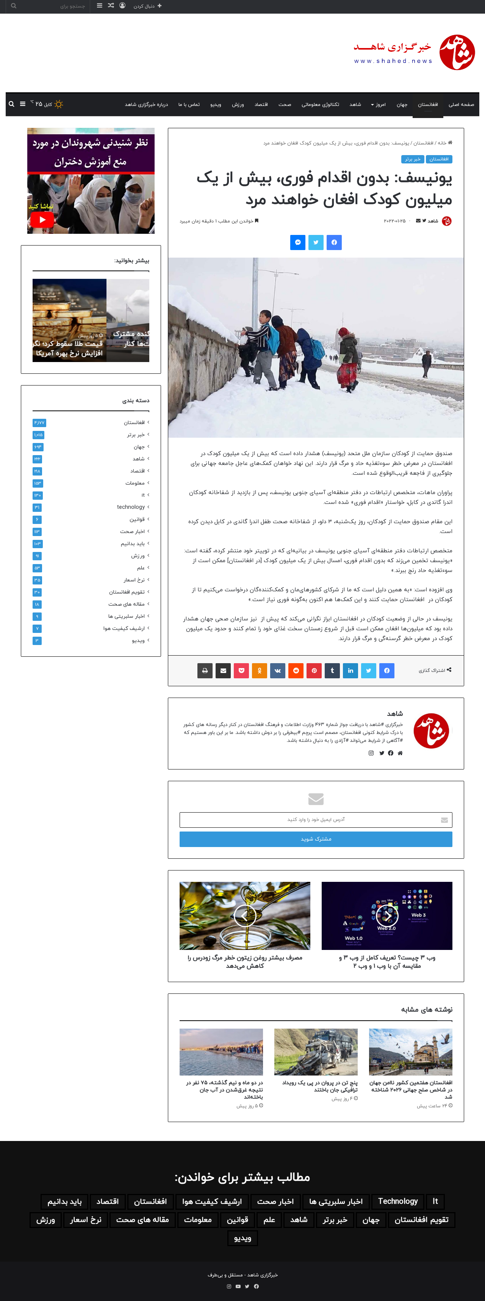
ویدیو (215, 104)
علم (141, 568)
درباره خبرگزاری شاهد (146, 104)
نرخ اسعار (134, 580)
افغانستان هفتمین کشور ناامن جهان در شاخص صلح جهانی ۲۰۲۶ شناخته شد (410, 1090)
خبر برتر (413, 159)
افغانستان (428, 104)
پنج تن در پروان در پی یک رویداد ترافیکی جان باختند (320, 1086)
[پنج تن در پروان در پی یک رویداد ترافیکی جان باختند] (316, 1052)
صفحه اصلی (461, 104)
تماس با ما (189, 104)
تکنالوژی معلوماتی (320, 104)
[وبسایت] (398, 753)
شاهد (355, 104)
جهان (402, 104)
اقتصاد (261, 104)
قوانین (137, 520)
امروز (381, 104)
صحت (284, 104)
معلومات (135, 483)
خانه (443, 143)
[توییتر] (380, 753)
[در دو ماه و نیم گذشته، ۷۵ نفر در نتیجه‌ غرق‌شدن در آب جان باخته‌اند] (221, 1052)
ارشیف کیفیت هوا (124, 628)
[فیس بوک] (389, 753)
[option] (91, 320)
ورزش (238, 104)
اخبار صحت (132, 531)
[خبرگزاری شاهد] (413, 53)
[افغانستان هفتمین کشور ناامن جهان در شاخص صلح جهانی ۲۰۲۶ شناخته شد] (410, 1052)
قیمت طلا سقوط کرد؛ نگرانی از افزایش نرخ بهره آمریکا (102, 348)
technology (131, 507)
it (143, 495)
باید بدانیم (133, 543)
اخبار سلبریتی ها (126, 616)
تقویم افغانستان (127, 592)
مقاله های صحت (126, 604)
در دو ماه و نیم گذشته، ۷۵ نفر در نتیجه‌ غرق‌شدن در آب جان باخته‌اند (224, 1090)
